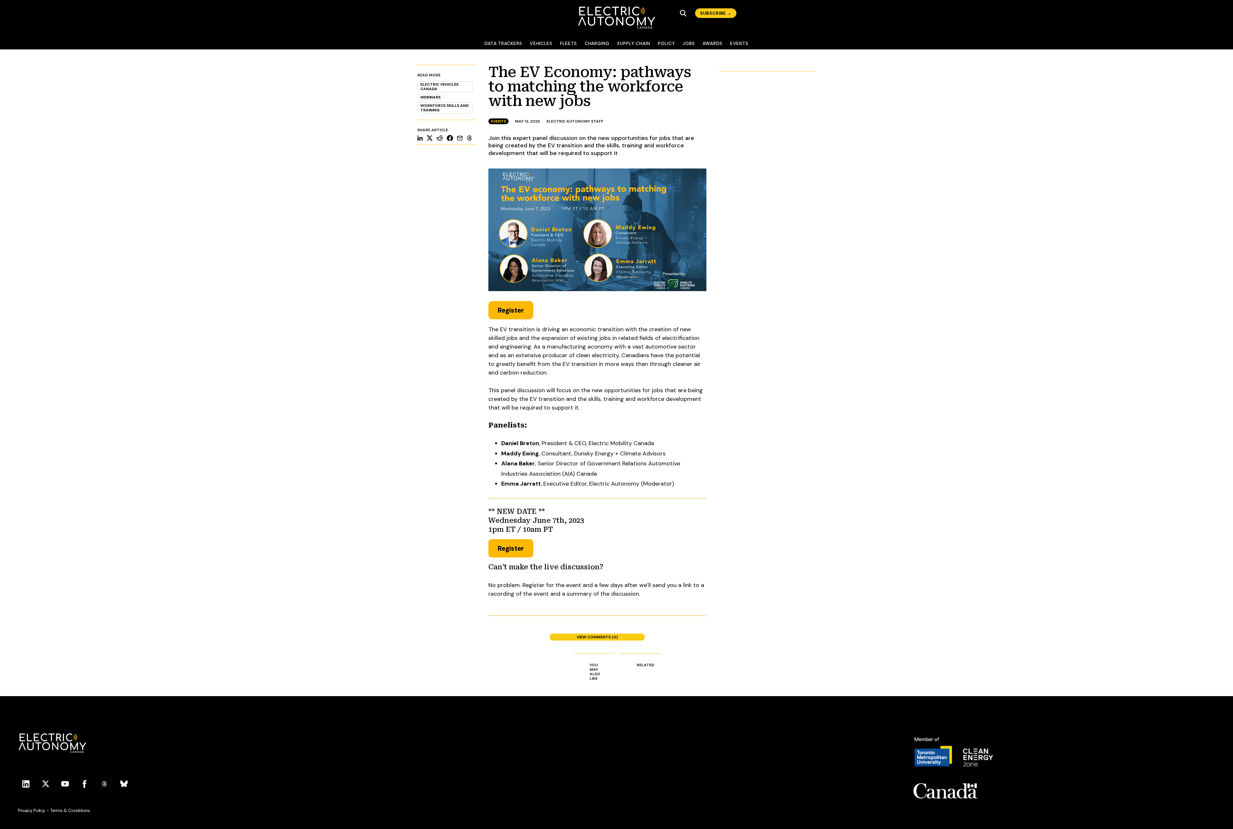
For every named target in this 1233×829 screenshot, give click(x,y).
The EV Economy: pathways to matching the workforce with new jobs (589, 86)
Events (739, 43)
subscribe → (716, 13)
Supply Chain (633, 43)
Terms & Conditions (70, 810)
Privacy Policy (31, 810)
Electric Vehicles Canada (439, 86)
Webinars (430, 97)
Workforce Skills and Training (444, 108)
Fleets (568, 43)
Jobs (689, 43)
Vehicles (541, 43)
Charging (597, 43)
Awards (712, 43)
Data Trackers (503, 43)
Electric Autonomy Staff (575, 121)
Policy (666, 43)
